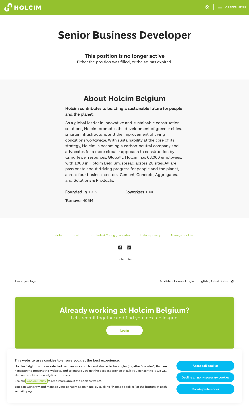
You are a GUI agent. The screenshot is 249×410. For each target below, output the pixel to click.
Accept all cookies (205, 366)
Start (76, 235)
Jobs (59, 235)
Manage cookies (182, 235)
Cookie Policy (36, 381)
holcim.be (125, 259)
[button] (207, 7)
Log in (124, 330)
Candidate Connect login (176, 281)
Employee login (26, 281)
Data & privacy (150, 235)
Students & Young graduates (110, 235)
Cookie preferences (205, 389)
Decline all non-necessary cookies (205, 377)
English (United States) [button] (213, 281)
